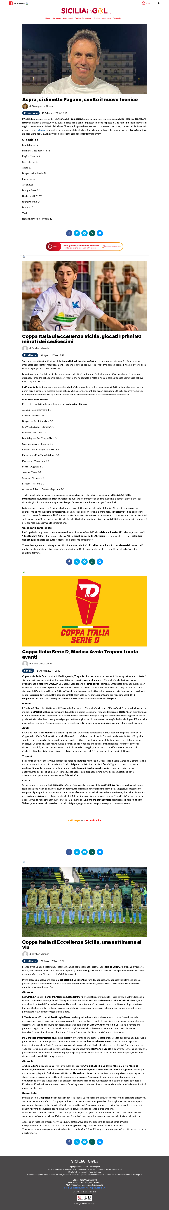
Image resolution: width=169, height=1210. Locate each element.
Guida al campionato (102, 18)
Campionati (68, 18)
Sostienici (117, 18)
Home (47, 18)
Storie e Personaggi (83, 18)
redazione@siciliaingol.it (93, 1185)
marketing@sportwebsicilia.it (93, 1187)
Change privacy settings (84, 1203)
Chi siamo (57, 18)
